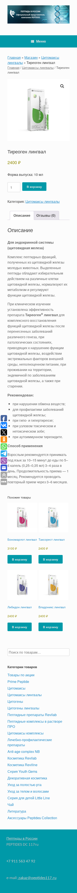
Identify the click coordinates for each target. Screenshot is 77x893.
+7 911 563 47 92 (20, 861)
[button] (62, 86)
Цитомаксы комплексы (25, 733)
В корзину (34, 186)
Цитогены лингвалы (23, 708)
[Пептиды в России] (38, 14)
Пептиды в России (21, 839)
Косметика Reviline (22, 764)
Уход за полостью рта (24, 784)
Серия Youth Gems (22, 771)
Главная (14, 57)
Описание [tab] (21, 215)
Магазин (31, 57)
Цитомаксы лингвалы (38, 67)
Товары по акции (20, 674)
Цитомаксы (16, 688)
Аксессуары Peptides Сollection (32, 817)
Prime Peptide (18, 681)
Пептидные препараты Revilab (32, 714)
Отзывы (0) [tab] (45, 215)
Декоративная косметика (27, 778)
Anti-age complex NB (23, 751)
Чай (10, 804)
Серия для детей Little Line (28, 797)
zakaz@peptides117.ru (37, 878)
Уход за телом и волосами (28, 791)
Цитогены (15, 701)
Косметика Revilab (22, 758)
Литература (16, 811)
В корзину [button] (19, 559)
